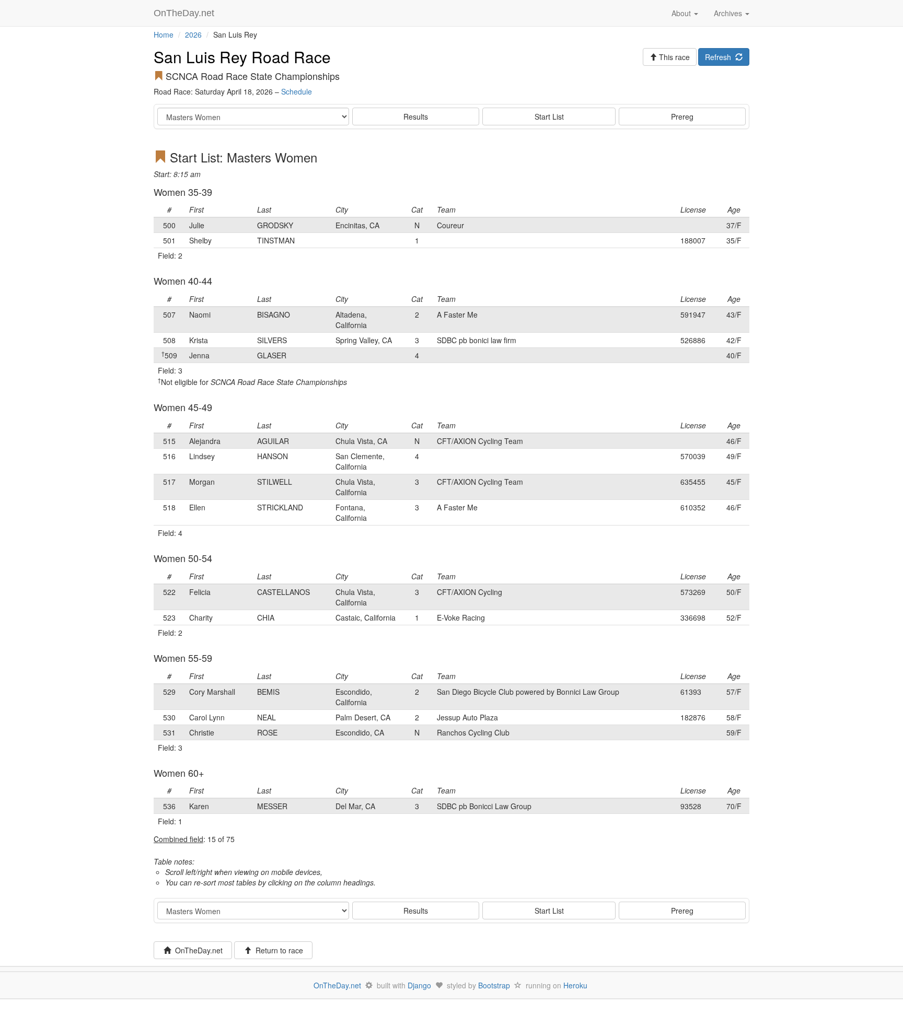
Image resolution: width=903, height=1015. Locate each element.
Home (163, 34)
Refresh (720, 57)
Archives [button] (729, 13)
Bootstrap (494, 985)
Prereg (682, 116)
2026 (193, 34)
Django (419, 985)
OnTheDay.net (185, 13)
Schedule (296, 91)
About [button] (682, 13)
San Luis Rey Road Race (242, 56)
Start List (549, 116)
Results (415, 116)
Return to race (277, 950)
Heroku (575, 985)
